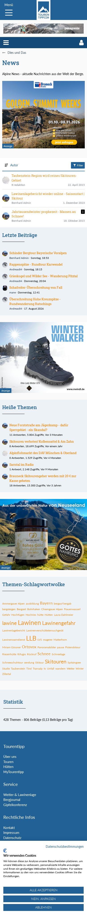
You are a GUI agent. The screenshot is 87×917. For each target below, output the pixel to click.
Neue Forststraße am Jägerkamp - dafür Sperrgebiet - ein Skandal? (38, 427)
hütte (40, 614)
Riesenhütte (9, 654)
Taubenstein (18, 668)
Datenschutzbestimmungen (65, 846)
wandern (60, 668)
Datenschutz (12, 838)
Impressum (11, 832)
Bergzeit (21, 609)
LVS (39, 639)
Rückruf (31, 654)
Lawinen (29, 622)
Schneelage (58, 654)
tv (45, 668)
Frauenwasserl (72, 609)
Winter (80, 668)
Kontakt (9, 828)
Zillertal (6, 674)
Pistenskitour (72, 647)
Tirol (29, 668)
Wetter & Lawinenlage (19, 795)
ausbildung (32, 603)
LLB (31, 638)
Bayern (46, 602)
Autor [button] (14, 165)
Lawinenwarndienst (13, 639)
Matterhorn (60, 639)
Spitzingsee (74, 662)
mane (12, 292)
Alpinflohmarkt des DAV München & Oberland (43, 453)
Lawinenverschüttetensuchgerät (44, 630)
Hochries (31, 614)
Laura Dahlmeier (63, 614)
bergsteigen (9, 609)
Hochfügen (18, 614)
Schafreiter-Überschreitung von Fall (35, 287)
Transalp (38, 668)
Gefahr (6, 614)
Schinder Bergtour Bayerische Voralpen (38, 253)
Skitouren (55, 661)
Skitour (39, 662)
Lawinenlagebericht (13, 630)
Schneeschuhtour (12, 662)
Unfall (50, 668)
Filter (79, 165)
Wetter (71, 668)
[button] (6, 42)
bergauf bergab (62, 603)
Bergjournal (11, 800)
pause (60, 647)
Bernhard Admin (19, 258)
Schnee (44, 653)
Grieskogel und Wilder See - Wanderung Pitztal (43, 276)
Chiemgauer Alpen (52, 609)
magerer (47, 639)
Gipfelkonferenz (15, 805)
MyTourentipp (13, 772)
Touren (8, 762)
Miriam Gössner (11, 647)
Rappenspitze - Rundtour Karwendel (35, 264)
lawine (9, 623)
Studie (6, 668)
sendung (29, 662)
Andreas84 (15, 269)
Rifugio (21, 654)
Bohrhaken (33, 609)
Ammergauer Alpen (13, 603)
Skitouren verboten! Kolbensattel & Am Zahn (41, 441)
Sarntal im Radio (21, 464)
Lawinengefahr (58, 623)
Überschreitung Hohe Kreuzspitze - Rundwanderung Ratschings (35, 301)
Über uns (10, 756)
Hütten (49, 614)
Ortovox (29, 646)
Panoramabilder (46, 647)
